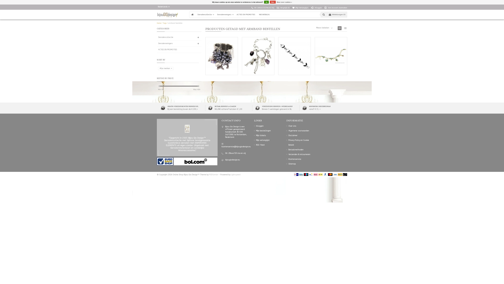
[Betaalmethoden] (296, 174)
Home (159, 23)
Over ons (292, 126)
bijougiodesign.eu (232, 160)
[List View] (345, 28)
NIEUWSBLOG (264, 15)
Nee (272, 2)
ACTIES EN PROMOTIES (246, 15)
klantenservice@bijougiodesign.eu (236, 147)
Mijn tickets (261, 135)
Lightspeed (235, 175)
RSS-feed (260, 145)
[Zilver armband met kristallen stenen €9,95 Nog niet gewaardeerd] (294, 56)
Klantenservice (294, 159)
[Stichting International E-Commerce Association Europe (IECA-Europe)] (165, 161)
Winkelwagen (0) (338, 15)
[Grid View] (340, 28)
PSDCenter (213, 175)
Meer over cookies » (284, 2)
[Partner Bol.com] (195, 161)
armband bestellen (175, 23)
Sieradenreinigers (224, 15)
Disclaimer (292, 135)
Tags (164, 23)
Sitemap (292, 164)
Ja (266, 2)
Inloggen (260, 126)
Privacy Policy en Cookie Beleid (298, 142)
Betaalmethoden (295, 150)
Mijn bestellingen (263, 131)
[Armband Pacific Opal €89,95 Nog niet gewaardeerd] (331, 56)
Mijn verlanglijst (263, 140)
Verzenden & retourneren (299, 154)
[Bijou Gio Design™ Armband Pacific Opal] (331, 56)
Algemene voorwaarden (298, 131)
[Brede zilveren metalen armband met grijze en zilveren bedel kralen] (222, 56)
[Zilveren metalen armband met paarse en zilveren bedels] (258, 56)
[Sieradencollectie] (167, 14)
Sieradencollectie (205, 15)
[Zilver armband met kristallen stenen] (294, 56)
